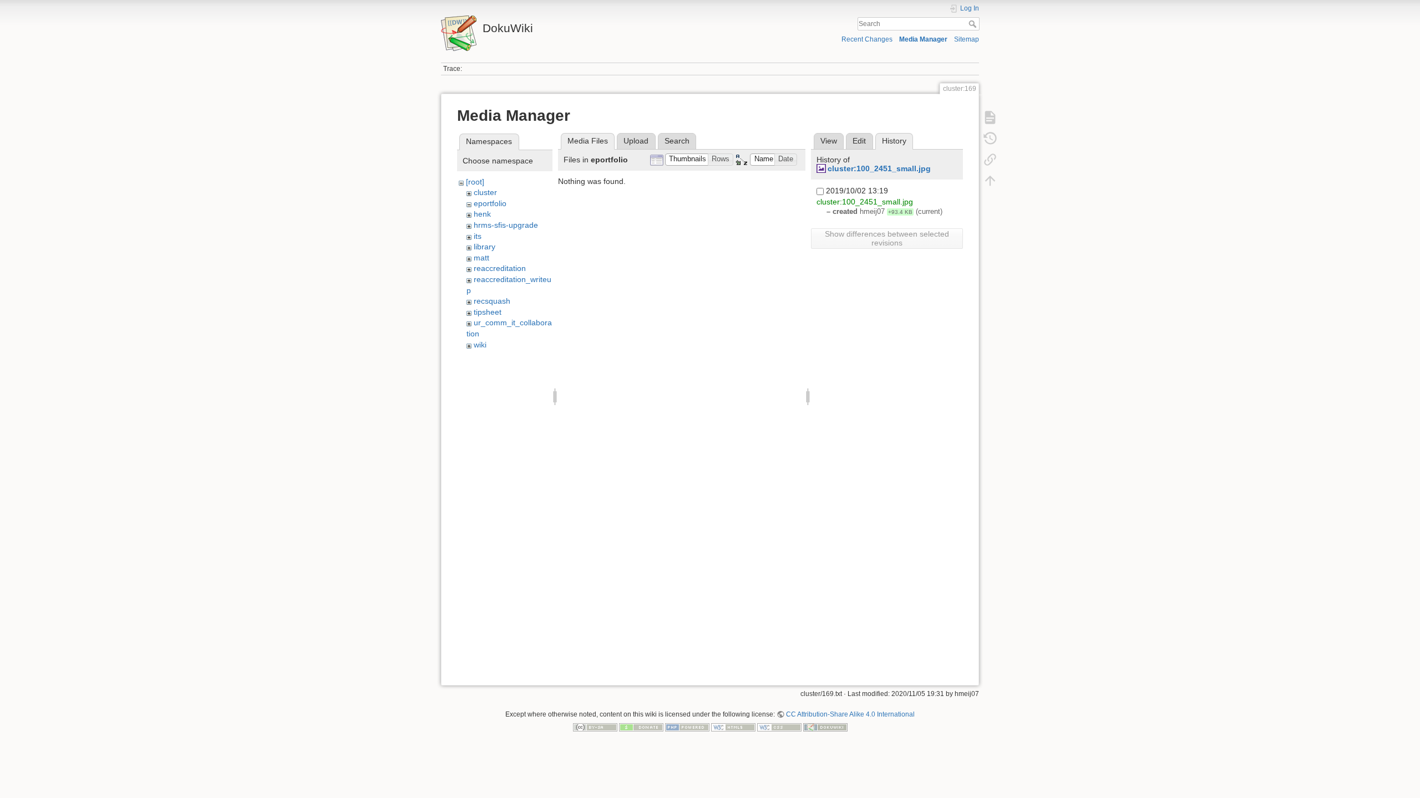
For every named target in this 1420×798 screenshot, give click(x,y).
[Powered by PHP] (687, 727)
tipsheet (487, 312)
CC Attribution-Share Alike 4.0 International (850, 714)
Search (973, 24)
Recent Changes (866, 39)
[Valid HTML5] (733, 727)
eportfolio (490, 203)
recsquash (492, 300)
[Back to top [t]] (990, 180)
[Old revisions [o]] (990, 138)
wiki (480, 344)
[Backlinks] (990, 159)
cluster (485, 192)
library (484, 246)
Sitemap (966, 39)
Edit (859, 140)
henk (482, 213)
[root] (475, 181)
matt (481, 257)
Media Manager (923, 39)
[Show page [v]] (990, 117)
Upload (635, 140)
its (477, 236)
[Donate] (641, 727)
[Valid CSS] (779, 727)
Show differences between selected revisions (887, 238)
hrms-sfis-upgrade (506, 225)
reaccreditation (500, 268)
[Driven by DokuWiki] (825, 727)
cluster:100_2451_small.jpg (879, 168)
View (828, 140)
